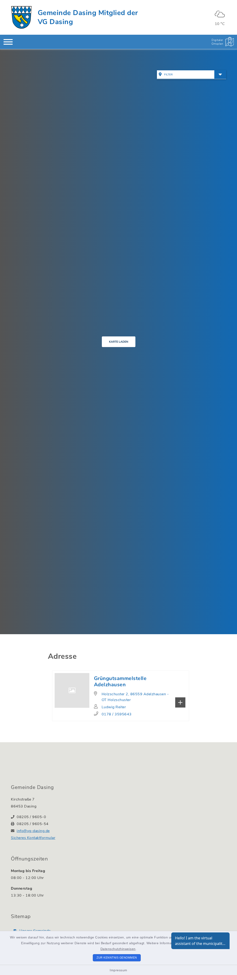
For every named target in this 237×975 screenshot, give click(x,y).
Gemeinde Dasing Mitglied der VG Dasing (88, 17)
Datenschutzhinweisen (118, 949)
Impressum (118, 970)
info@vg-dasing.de (33, 830)
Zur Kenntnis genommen (117, 957)
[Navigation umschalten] (8, 42)
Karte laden (118, 342)
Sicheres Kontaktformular (33, 837)
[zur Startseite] (21, 17)
